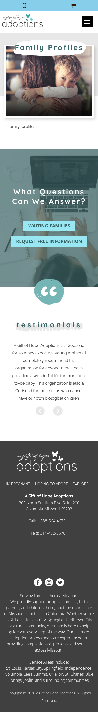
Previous (40, 411)
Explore (81, 484)
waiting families (49, 226)
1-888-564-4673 (51, 521)
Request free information (49, 241)
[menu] (87, 21)
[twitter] (60, 582)
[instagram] (49, 582)
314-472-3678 (52, 533)
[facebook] (38, 582)
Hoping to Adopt (51, 484)
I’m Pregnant (18, 484)
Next (58, 411)
